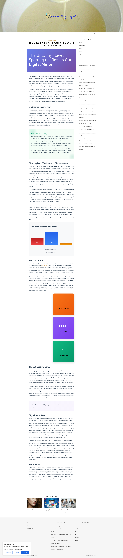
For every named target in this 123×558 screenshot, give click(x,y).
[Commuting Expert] (61, 16)
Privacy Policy (30, 528)
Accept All (25, 552)
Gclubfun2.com (44, 265)
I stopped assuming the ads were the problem (61, 525)
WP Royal (35, 555)
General (86, 34)
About (28, 522)
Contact (28, 525)
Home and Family (77, 34)
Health (68, 34)
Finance (61, 34)
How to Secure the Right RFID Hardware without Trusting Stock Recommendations (86, 129)
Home (30, 34)
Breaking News (39, 34)
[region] (17, 548)
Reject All (17, 552)
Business (54, 34)
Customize (8, 552)
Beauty (47, 34)
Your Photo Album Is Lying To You (86, 111)
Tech (92, 34)
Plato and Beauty (31, 510)
